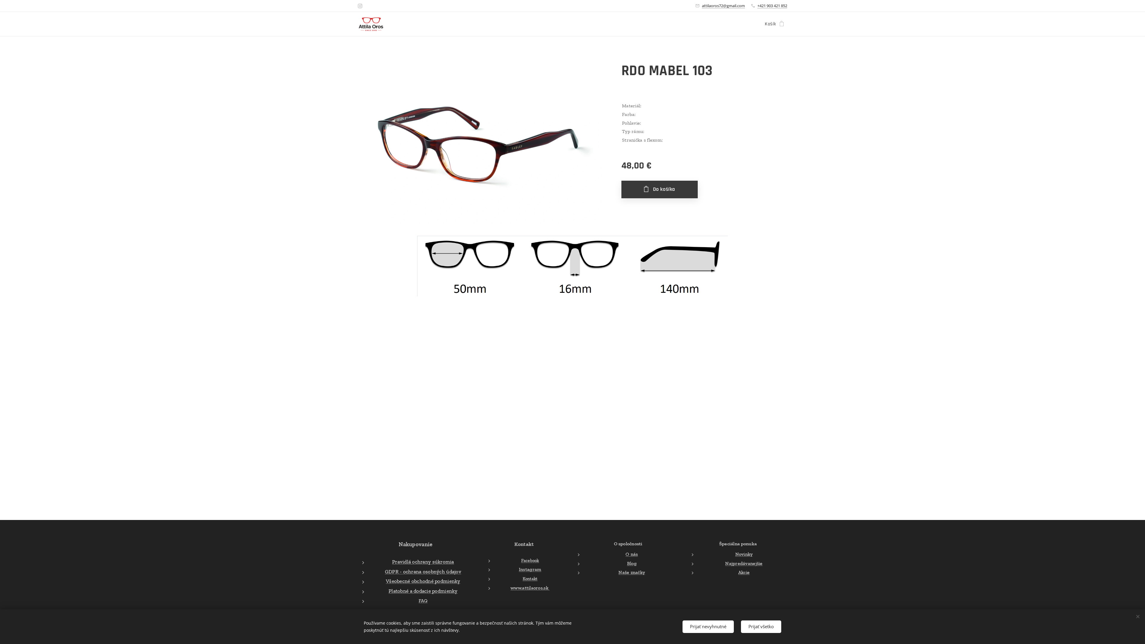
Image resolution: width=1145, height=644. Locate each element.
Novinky (744, 554)
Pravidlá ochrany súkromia (423, 562)
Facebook (530, 560)
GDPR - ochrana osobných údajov (423, 572)
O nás (632, 554)
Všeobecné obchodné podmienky (423, 581)
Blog (632, 563)
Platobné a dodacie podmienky (423, 591)
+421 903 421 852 (772, 5)
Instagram (530, 569)
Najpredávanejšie (743, 563)
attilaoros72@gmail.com (723, 5)
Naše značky (631, 572)
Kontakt (530, 578)
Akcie (744, 572)
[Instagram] (360, 6)
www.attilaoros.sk (530, 588)
